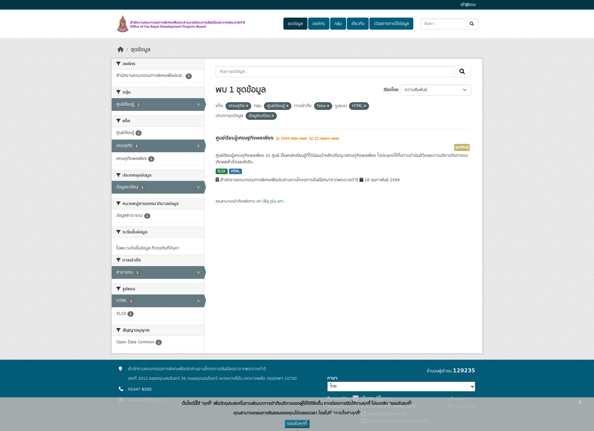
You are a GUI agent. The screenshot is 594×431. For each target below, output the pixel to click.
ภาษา (332, 378)
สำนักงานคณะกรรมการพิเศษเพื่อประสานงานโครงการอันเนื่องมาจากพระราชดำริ (197, 369)
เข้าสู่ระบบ (468, 5)
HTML (235, 171)
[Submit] (472, 24)
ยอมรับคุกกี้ (297, 424)
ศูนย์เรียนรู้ (461, 147)
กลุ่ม (338, 24)
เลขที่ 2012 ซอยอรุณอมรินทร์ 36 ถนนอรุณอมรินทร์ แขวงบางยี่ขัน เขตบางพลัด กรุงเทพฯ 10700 (212, 378)
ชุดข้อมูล (295, 24)
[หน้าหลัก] (121, 50)
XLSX (221, 171)
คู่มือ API (276, 201)
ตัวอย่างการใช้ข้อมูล (391, 24)
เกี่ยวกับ (357, 24)
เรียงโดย (391, 90)
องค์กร (318, 24)
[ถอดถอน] (247, 106)
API (258, 201)
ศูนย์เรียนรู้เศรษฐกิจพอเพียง (245, 138)
